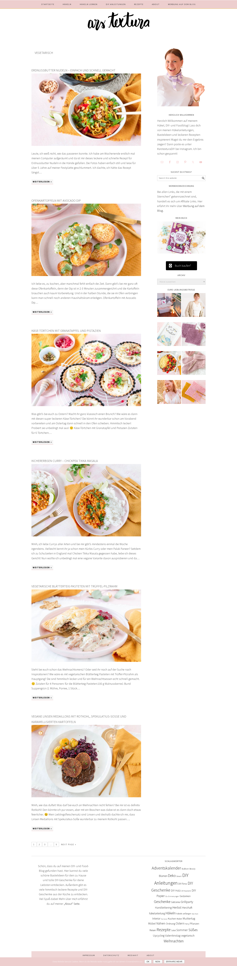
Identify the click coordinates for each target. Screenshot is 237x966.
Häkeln (171, 913)
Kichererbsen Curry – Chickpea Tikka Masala (64, 461)
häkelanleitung (157, 913)
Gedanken (185, 896)
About (150, 955)
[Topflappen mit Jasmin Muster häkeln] (194, 336)
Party (187, 924)
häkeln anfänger (183, 913)
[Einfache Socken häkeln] (194, 365)
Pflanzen (194, 923)
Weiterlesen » (42, 181)
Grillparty (187, 902)
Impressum (89, 955)
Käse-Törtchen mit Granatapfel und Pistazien (66, 331)
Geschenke (162, 901)
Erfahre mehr (174, 962)
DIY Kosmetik (186, 891)
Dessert (179, 876)
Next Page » (68, 844)
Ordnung (170, 923)
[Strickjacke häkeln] (194, 307)
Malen (179, 918)
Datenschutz (111, 955)
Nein (157, 962)
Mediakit (133, 955)
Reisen (153, 930)
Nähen (160, 923)
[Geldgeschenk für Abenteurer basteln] (169, 336)
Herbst (176, 907)
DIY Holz (176, 890)
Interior (156, 918)
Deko (172, 875)
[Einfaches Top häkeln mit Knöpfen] (169, 394)
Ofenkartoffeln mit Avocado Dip (56, 200)
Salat (173, 930)
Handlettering (163, 907)
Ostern (180, 923)
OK (148, 962)
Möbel (152, 923)
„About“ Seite (71, 904)
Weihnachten (174, 941)
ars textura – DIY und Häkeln (118, 19)
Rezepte (164, 929)
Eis (166, 896)
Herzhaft (187, 907)
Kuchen (172, 918)
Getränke (175, 902)
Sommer (182, 930)
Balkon (185, 868)
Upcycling (158, 935)
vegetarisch (187, 935)
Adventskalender (166, 868)
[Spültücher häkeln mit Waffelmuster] (194, 394)
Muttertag (189, 918)
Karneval (164, 919)
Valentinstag (172, 935)
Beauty (192, 868)
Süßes (193, 930)
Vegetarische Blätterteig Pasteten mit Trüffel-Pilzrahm (74, 586)
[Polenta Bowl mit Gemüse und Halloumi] (169, 365)
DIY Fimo (182, 883)
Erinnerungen (173, 896)
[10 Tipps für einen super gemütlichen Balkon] (169, 307)
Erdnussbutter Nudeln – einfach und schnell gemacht (73, 70)
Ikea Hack (195, 914)
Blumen (163, 876)
